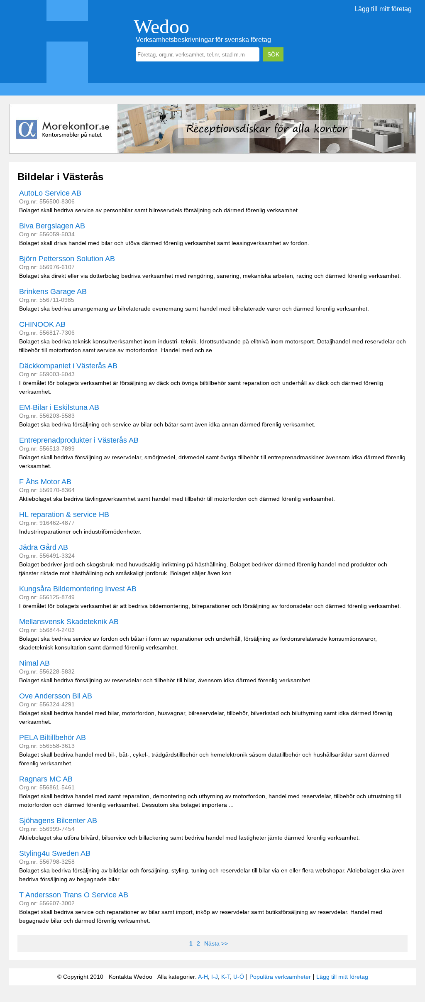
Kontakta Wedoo (130, 976)
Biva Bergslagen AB (52, 226)
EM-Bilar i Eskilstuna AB (59, 407)
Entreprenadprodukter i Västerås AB (79, 440)
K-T (225, 976)
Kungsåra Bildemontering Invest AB (78, 589)
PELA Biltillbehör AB (52, 737)
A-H (203, 976)
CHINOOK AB (42, 324)
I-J (214, 976)
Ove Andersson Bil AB (55, 696)
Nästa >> (216, 943)
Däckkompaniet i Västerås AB (68, 366)
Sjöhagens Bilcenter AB (58, 820)
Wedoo (161, 26)
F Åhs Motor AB (45, 482)
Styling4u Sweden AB (54, 853)
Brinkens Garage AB (53, 291)
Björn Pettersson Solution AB (67, 259)
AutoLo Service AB (50, 193)
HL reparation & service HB (64, 514)
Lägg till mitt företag (383, 8)
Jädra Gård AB (43, 547)
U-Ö (238, 976)
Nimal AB (34, 663)
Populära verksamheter (280, 976)
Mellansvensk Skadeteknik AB (69, 621)
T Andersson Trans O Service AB (73, 895)
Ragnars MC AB (46, 779)
